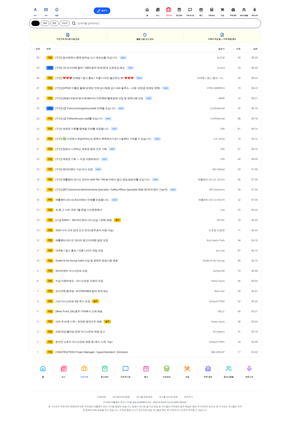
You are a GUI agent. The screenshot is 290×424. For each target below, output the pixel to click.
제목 (45, 23)
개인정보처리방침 (121, 396)
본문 (54, 23)
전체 (35, 23)
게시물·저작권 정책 (168, 396)
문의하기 (188, 396)
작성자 (65, 23)
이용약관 (101, 396)
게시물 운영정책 (144, 396)
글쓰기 (104, 10)
